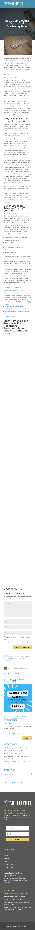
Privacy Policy (8, 867)
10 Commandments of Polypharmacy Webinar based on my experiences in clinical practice (17, 314)
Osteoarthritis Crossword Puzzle (14, 751)
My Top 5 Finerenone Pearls (13, 754)
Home (6, 855)
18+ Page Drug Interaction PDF (15, 309)
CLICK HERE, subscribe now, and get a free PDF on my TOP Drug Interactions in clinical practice (17, 726)
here (5, 266)
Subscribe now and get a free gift (18, 817)
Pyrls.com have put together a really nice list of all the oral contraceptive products (16, 104)
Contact (6, 858)
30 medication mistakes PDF (14, 306)
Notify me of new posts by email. (17, 643)
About (6, 861)
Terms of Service (9, 864)
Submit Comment (22, 647)
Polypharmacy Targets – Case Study (16, 748)
